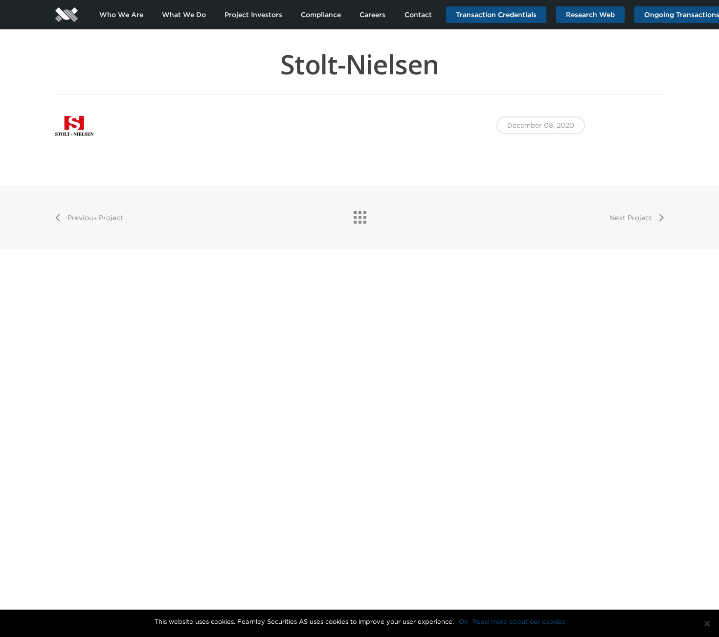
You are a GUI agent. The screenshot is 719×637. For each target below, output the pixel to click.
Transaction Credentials (496, 15)
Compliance (321, 15)
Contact (418, 15)
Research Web (590, 15)
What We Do (184, 15)
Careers (372, 15)
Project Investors (253, 15)
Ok (463, 621)
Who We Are (121, 15)
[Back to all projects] (359, 215)
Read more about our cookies (518, 621)
